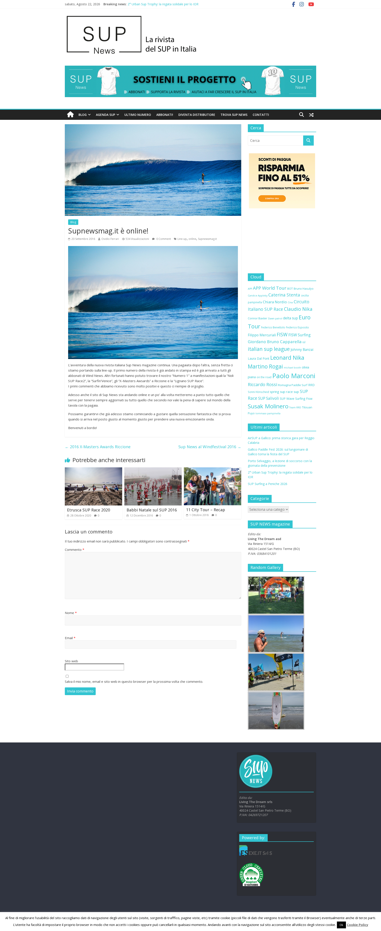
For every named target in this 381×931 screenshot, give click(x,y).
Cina (290, 302)
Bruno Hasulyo (304, 289)
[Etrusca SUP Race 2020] (93, 470)
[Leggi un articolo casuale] (311, 115)
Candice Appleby (257, 295)
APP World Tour (269, 288)
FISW (282, 334)
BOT (290, 289)
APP (250, 288)
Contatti (261, 115)
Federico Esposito (297, 327)
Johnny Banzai (302, 349)
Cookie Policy (357, 924)
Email (70, 638)
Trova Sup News (233, 115)
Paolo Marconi (293, 375)
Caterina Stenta (284, 295)
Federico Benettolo (273, 327)
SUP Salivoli (268, 398)
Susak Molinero (268, 406)
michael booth (292, 367)
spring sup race (281, 391)
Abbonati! (164, 115)
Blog (82, 115)
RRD (311, 385)
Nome (71, 613)
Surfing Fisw (303, 398)
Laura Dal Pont (258, 358)
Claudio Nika (298, 309)
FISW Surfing (299, 334)
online (192, 239)
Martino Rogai (265, 366)
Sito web (71, 661)
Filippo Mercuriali (262, 335)
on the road (264, 377)
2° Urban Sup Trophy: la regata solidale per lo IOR (163, 4)
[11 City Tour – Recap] (212, 470)
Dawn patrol (275, 318)
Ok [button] (341, 925)
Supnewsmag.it (207, 239)
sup (296, 391)
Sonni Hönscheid (258, 392)
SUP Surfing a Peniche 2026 (267, 484)
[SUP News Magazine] (188, 15)
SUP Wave (287, 398)
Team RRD (295, 407)
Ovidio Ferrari (110, 239)
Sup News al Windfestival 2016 (209, 446)
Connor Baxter (257, 318)
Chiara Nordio (275, 301)
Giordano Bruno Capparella (275, 341)
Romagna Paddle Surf (292, 385)
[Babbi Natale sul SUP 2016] (153, 470)
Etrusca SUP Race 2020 (88, 510)
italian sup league (269, 348)
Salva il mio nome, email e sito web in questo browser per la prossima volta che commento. (134, 681)
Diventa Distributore (196, 115)
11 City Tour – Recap (205, 509)
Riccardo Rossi (262, 384)
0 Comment (163, 239)
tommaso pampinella (268, 413)
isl (304, 342)
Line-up (182, 239)
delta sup (290, 318)
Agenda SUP (105, 115)
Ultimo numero (137, 115)
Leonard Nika (287, 357)
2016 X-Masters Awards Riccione (98, 446)
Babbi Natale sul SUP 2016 (152, 510)
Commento (74, 549)
